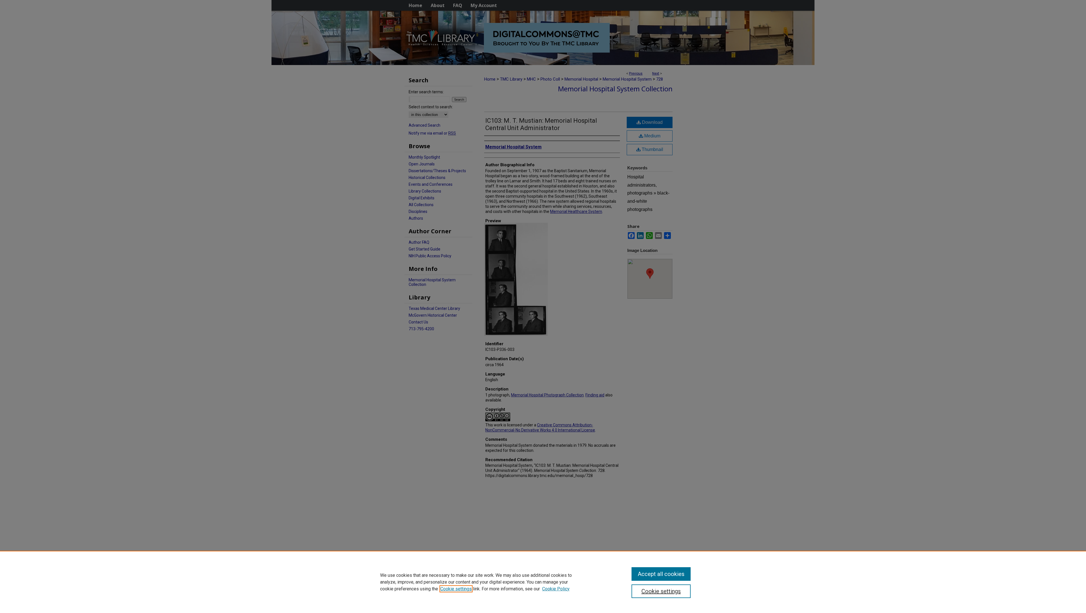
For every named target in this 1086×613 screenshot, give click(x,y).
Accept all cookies (661, 574)
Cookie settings (456, 589)
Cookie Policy (556, 589)
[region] (543, 582)
